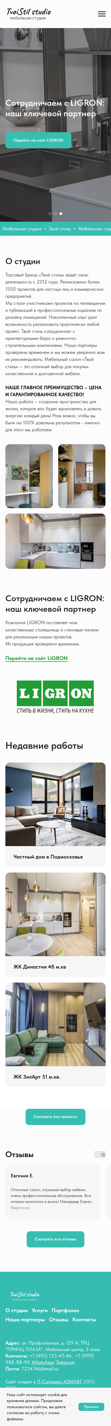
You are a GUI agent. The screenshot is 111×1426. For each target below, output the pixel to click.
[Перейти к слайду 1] (50, 1157)
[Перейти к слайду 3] (61, 1157)
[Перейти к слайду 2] (55, 1157)
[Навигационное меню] (102, 14)
